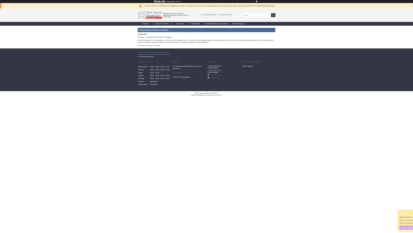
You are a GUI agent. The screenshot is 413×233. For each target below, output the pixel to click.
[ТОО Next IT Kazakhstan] (150, 18)
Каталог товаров (162, 24)
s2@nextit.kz (214, 78)
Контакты (180, 24)
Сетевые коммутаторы (146, 56)
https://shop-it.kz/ (215, 75)
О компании (195, 24)
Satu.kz (216, 93)
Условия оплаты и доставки (216, 24)
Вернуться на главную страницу (149, 45)
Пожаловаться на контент (214, 95)
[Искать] (273, 15)
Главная (145, 24)
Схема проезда (238, 24)
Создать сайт (170, 1)
